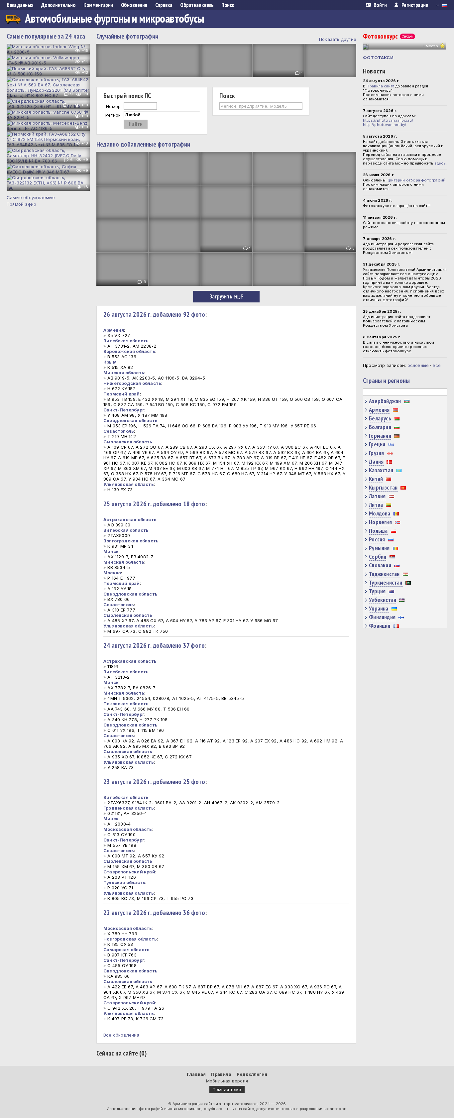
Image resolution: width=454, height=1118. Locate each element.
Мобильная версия (227, 1080)
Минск (111, 551)
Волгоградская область (131, 540)
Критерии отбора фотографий (416, 180)
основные (418, 365)
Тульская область (124, 882)
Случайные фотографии (127, 36)
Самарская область (126, 949)
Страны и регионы (386, 380)
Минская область (123, 372)
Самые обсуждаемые (31, 197)
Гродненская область (128, 808)
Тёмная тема (227, 1089)
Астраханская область (130, 519)
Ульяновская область (128, 484)
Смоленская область (128, 441)
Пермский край (121, 393)
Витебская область (126, 340)
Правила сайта (381, 86)
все (437, 365)
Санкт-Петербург (123, 409)
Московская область (127, 829)
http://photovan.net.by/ (384, 124)
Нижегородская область (132, 383)
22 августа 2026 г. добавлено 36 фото (154, 912)
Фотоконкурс (388, 36)
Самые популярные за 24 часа (46, 36)
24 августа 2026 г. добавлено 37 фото (154, 645)
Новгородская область (130, 939)
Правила (221, 1074)
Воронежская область (129, 351)
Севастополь (118, 431)
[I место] (365, 47)
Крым (110, 362)
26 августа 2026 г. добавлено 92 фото (154, 314)
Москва (112, 572)
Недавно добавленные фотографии (143, 144)
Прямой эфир (21, 204)
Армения (113, 330)
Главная (196, 1074)
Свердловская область (130, 420)
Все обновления (121, 1035)
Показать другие (337, 39)
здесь (440, 163)
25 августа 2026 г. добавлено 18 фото (154, 504)
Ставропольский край (129, 871)
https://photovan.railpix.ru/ (388, 120)
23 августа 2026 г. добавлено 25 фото (154, 781)
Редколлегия (252, 1074)
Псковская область (126, 703)
